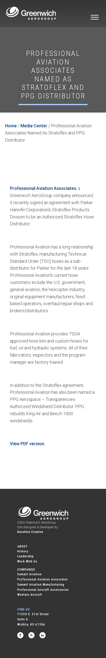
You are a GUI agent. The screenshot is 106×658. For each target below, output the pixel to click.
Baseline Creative (30, 532)
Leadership (25, 556)
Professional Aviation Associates (43, 188)
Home (11, 125)
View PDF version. (27, 443)
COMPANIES (26, 569)
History (22, 551)
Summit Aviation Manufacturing (40, 584)
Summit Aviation (29, 574)
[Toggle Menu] (95, 17)
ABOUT (22, 546)
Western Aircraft (29, 594)
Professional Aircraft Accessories (43, 590)
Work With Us (27, 561)
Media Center (33, 125)
